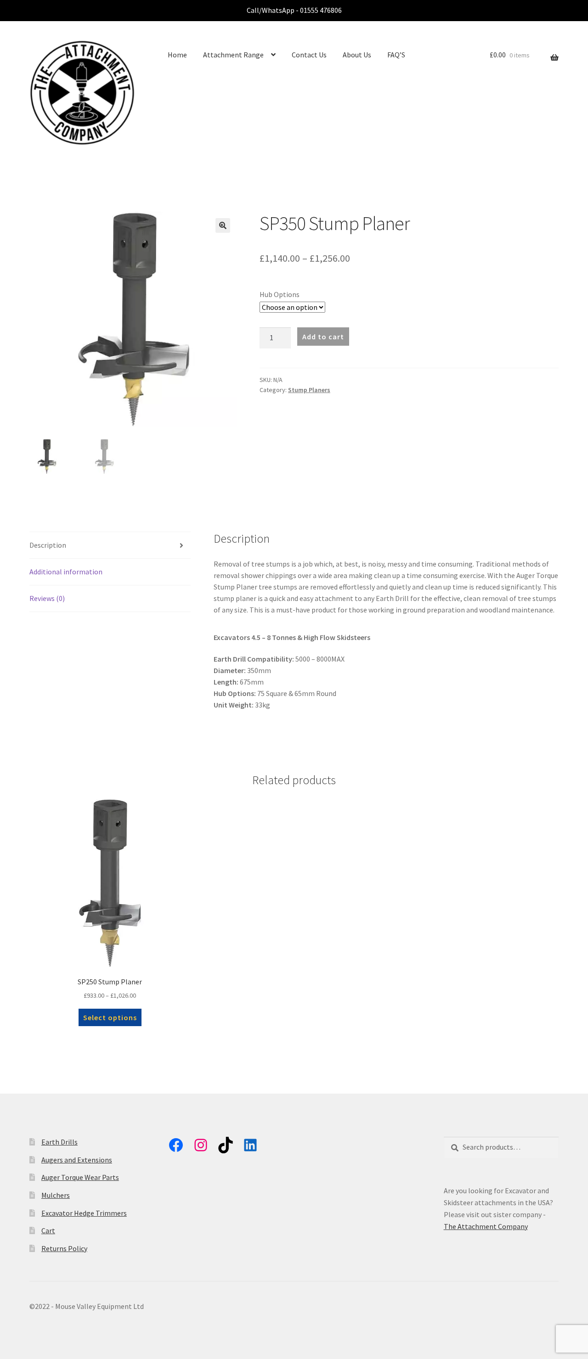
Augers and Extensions (76, 1159)
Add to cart (323, 336)
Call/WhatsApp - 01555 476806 (294, 10)
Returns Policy (64, 1248)
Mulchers (55, 1195)
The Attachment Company (486, 1226)
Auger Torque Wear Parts (80, 1177)
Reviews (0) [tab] (47, 598)
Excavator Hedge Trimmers (84, 1213)
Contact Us (309, 54)
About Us (357, 54)
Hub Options (280, 294)
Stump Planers (309, 390)
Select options (110, 1017)
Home (177, 54)
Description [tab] (47, 545)
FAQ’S (396, 54)
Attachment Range (233, 54)
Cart (48, 1230)
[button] (222, 225)
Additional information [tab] (65, 571)
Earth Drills (59, 1141)
